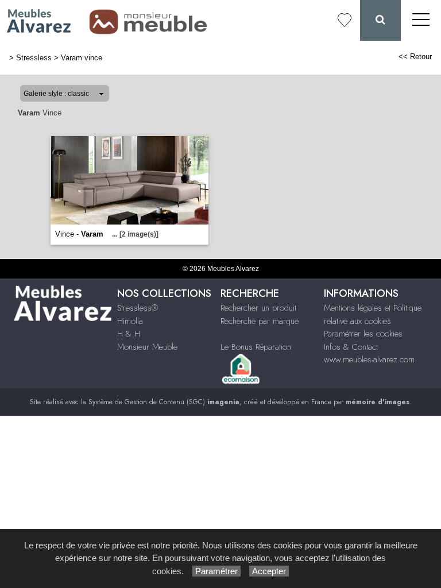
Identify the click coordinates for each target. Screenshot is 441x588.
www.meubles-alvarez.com (369, 359)
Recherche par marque (259, 321)
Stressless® (137, 307)
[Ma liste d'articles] (344, 20)
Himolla (130, 321)
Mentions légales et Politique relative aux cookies (372, 314)
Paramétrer (216, 571)
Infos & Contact (351, 347)
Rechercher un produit (258, 307)
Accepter (269, 571)
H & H (128, 333)
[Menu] (421, 20)
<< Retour (415, 56)
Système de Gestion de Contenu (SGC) (163, 402)
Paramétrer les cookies (363, 333)
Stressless (34, 57)
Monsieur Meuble (147, 347)
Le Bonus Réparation (255, 347)
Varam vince (81, 57)
